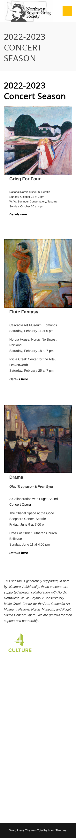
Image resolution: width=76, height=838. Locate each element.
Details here (18, 214)
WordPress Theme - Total (26, 830)
